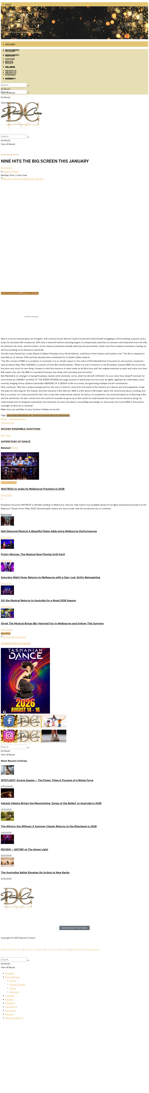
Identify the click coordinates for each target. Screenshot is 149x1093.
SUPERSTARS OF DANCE (16, 643)
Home (8, 4)
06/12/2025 (6, 606)
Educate (9, 999)
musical (48, 415)
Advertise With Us (14, 1018)
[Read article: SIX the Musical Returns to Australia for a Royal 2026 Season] (74, 590)
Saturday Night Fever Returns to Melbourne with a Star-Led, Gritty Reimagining (50, 577)
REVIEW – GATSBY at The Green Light (24, 849)
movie (41, 415)
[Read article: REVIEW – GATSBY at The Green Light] (74, 840)
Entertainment (12, 977)
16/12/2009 (6, 167)
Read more (6, 514)
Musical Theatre (12, 154)
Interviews (10, 1010)
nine (68, 415)
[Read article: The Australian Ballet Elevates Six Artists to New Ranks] (74, 863)
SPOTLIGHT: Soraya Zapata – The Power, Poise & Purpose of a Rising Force (47, 780)
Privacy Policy (52, 949)
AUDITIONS (10, 59)
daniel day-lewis (30, 415)
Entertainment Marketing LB (86, 949)
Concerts (14, 991)
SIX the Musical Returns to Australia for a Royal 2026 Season (38, 600)
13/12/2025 (6, 560)
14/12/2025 (6, 495)
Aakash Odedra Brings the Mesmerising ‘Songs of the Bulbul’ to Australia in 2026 (51, 803)
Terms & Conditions (34, 949)
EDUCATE (9, 63)
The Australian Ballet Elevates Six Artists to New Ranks (35, 872)
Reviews (9, 1014)
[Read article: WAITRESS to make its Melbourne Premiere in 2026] (74, 466)
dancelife (17, 415)
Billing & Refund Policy (11, 949)
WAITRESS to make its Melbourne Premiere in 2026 (33, 488)
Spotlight (9, 973)
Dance (13, 980)
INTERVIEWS (10, 75)
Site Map (65, 949)
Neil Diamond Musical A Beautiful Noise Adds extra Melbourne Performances (49, 531)
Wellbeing (10, 1003)
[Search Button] (28, 92)
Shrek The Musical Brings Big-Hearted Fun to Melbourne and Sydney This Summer (52, 623)
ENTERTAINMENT (12, 55)
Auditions (10, 995)
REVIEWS (9, 78)
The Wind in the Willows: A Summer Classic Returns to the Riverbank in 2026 (49, 826)
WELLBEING (10, 67)
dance (10, 415)
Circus (13, 988)
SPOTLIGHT (10, 44)
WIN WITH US (10, 71)
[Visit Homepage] (22, 38)
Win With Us (11, 1006)
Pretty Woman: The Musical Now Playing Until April (33, 554)
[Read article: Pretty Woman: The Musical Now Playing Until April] (74, 544)
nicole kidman (59, 415)
